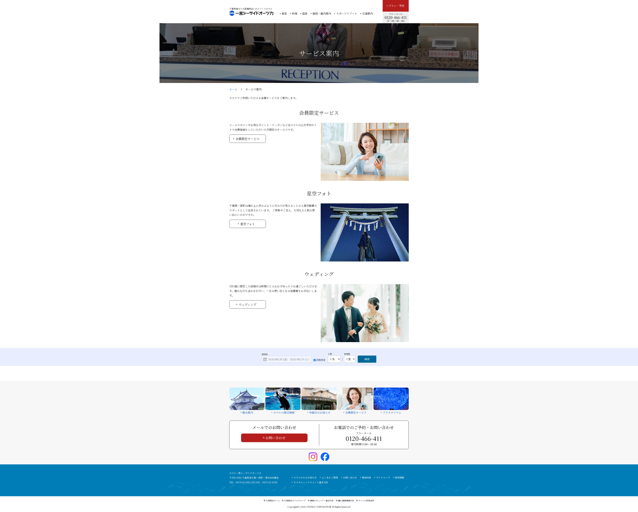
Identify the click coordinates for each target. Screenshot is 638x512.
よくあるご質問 (330, 477)
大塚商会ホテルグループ (295, 501)
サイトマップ (383, 477)
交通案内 (367, 13)
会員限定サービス (248, 139)
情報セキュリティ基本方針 (322, 501)
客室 (284, 13)
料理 (294, 13)
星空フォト (247, 224)
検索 (367, 359)
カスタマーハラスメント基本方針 (311, 482)
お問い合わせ (275, 437)
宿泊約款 (366, 477)
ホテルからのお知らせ (305, 477)
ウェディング (247, 304)
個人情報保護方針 (346, 501)
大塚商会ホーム (273, 501)
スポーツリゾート (346, 13)
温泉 (305, 13)
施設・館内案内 (322, 13)
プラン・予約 (396, 6)
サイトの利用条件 (366, 501)
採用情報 (399, 477)
